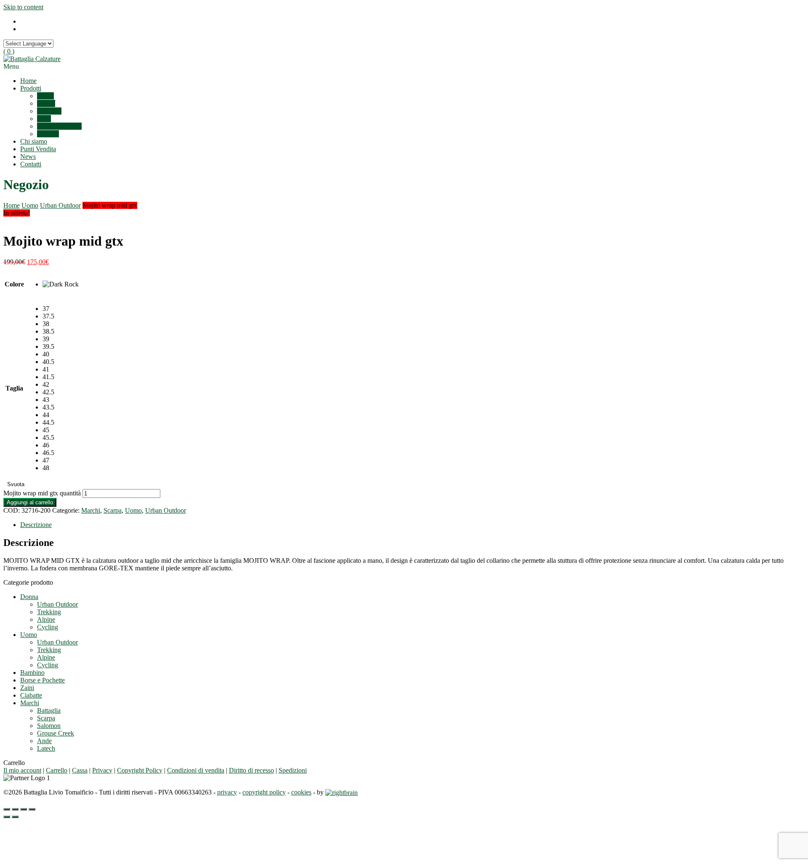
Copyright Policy (139, 770)
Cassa (80, 770)
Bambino (49, 111)
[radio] (61, 284)
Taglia (14, 388)
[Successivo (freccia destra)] (15, 817)
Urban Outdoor (60, 205)
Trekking (49, 611)
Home (28, 80)
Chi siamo (33, 141)
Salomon (49, 725)
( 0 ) (8, 51)
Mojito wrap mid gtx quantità (42, 493)
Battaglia (49, 710)
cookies (301, 792)
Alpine (46, 619)
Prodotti (30, 88)
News (28, 156)
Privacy (102, 770)
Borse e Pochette (59, 126)
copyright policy (264, 792)
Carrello (56, 770)
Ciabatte (48, 133)
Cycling (47, 627)
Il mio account (22, 770)
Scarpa (113, 510)
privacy (227, 792)
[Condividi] (15, 809)
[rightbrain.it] (341, 792)
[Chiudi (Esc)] (6, 809)
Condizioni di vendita (195, 770)
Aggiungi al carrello (30, 502)
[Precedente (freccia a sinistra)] (6, 817)
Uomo (45, 95)
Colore (14, 284)
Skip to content (23, 7)
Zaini (44, 118)
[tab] (412, 525)
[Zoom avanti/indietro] (32, 809)
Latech (46, 748)
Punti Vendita (38, 148)
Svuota (15, 484)
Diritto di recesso (251, 770)
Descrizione (36, 524)
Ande (44, 740)
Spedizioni (293, 770)
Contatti (30, 164)
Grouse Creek (55, 733)
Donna (46, 103)
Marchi (90, 510)
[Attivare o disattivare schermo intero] (23, 809)
